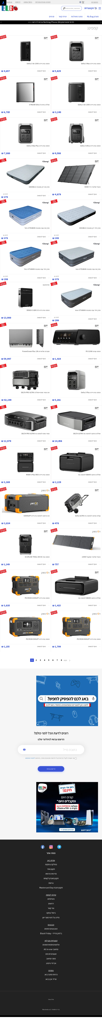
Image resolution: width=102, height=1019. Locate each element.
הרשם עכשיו (51, 769)
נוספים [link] (51, 970)
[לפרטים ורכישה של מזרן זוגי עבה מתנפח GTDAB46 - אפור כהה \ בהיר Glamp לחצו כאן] (76, 257)
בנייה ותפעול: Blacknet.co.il (51, 1009)
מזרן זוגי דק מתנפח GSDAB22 (39, 187)
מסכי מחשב (51, 958)
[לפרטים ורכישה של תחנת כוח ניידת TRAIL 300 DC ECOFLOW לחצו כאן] (25, 544)
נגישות (51, 883)
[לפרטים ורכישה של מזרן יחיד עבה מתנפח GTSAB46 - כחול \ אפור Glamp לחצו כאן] (25, 257)
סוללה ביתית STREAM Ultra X (39, 105)
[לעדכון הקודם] (101, 22)
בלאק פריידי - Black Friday (51, 933)
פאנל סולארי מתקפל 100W (91, 557)
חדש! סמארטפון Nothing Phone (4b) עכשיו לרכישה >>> (51, 22)
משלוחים (51, 899)
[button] (94, 71)
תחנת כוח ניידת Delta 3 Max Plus (38, 146)
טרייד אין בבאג (51, 979)
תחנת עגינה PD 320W (93, 351)
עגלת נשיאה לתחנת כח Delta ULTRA (88, 516)
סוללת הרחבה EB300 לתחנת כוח (89, 598)
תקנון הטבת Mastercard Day (51, 887)
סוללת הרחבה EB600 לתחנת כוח (89, 475)
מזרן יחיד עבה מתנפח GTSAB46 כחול (37, 269)
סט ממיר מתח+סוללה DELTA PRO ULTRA (35, 392)
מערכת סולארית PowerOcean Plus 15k (36, 351)
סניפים (51, 16)
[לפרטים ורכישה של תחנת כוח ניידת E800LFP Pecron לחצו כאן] (76, 627)
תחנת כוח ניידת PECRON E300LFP (38, 639)
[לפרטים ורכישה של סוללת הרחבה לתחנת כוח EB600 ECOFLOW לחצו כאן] (76, 462)
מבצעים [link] (51, 924)
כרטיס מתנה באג (51, 974)
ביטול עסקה (28, 2)
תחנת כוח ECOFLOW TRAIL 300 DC (37, 557)
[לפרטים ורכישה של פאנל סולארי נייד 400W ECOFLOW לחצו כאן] (76, 174)
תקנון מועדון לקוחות (51, 878)
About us (8, 2)
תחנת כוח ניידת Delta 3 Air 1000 (89, 105)
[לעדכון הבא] (1, 22)
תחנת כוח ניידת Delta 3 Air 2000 (38, 63)
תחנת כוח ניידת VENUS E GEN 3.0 (38, 310)
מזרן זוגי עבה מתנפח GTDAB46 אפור (88, 269)
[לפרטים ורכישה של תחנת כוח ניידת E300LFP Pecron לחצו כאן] (25, 627)
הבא (65, 660)
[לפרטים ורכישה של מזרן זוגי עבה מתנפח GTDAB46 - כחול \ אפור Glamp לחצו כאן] (25, 216)
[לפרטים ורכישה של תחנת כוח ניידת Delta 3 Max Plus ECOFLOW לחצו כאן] (25, 133)
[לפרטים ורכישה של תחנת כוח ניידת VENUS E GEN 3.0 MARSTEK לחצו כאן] (25, 298)
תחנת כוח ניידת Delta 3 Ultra (90, 146)
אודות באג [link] (51, 860)
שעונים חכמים (51, 954)
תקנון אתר (51, 869)
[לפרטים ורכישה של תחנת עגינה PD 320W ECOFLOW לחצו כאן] (76, 339)
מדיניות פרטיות (51, 873)
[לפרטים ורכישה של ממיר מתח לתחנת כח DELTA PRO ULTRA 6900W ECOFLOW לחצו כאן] (25, 421)
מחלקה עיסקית (51, 864)
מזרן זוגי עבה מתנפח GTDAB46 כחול (37, 228)
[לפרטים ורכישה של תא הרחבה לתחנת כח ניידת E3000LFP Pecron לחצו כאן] (25, 503)
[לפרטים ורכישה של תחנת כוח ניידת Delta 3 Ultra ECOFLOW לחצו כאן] (76, 133)
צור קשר (51, 908)
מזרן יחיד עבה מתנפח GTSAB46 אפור (88, 310)
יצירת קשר (63, 16)
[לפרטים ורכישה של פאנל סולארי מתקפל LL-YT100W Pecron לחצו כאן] (76, 544)
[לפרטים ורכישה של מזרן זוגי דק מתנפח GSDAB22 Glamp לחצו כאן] (25, 174)
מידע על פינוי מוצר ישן (51, 917)
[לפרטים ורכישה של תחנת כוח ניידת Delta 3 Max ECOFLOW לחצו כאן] (76, 51)
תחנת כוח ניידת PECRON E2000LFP (37, 598)
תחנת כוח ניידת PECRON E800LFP (89, 639)
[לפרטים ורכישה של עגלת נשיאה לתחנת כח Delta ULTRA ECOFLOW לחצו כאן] (76, 503)
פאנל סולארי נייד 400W (92, 187)
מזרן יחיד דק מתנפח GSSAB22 (90, 228)
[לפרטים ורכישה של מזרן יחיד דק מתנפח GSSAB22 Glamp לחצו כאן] (76, 216)
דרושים (17, 2)
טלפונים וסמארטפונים (51, 944)
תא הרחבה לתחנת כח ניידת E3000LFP (37, 516)
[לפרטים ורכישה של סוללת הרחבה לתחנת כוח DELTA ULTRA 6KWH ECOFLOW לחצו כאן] (76, 421)
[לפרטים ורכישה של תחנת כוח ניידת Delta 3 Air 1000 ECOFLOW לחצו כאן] (76, 92)
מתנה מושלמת (77, 16)
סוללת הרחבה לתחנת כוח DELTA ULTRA (87, 433)
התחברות (94, 2)
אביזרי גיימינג (51, 963)
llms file (51, 999)
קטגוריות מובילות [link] (51, 940)
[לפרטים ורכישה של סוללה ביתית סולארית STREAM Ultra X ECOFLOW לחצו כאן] (25, 92)
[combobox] (71, 8)
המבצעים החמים (51, 928)
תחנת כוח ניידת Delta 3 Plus (91, 392)
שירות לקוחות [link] (51, 895)
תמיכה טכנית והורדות (42, 2)
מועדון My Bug (93, 16)
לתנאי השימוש (30, 758)
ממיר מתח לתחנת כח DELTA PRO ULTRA (36, 433)
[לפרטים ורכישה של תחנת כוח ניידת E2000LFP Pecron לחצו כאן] (25, 586)
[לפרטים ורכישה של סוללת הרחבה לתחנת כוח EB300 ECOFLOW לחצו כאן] (76, 586)
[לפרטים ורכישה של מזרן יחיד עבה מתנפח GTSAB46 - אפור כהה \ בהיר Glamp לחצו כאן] (76, 298)
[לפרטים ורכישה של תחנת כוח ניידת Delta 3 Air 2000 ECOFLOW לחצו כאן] (25, 51)
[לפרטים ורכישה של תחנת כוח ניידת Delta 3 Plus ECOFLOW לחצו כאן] (76, 380)
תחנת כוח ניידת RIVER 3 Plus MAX (38, 475)
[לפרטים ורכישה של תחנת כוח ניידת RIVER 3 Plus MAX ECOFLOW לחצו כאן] (25, 462)
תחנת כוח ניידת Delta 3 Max (91, 63)
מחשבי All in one (51, 949)
